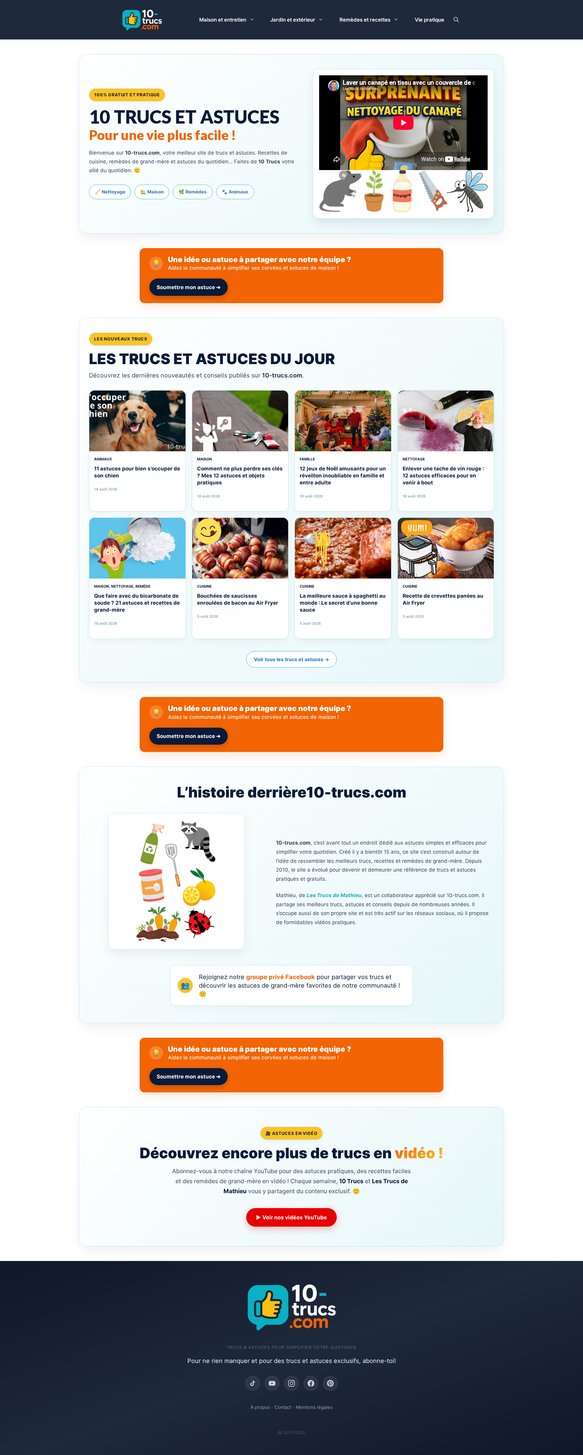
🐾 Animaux (235, 192)
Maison (204, 459)
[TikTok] (252, 1383)
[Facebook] (311, 1383)
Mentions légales (314, 1407)
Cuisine (204, 586)
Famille (307, 459)
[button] (456, 19)
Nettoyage (414, 459)
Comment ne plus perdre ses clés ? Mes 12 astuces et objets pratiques (240, 476)
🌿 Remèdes (193, 192)
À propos (260, 1407)
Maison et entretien (222, 20)
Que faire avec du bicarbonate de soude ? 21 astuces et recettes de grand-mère (137, 603)
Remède (142, 586)
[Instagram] (291, 1383)
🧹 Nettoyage (110, 192)
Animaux (103, 459)
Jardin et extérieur (292, 20)
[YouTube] (272, 1383)
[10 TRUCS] (141, 19)
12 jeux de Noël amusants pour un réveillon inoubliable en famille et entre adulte (343, 476)
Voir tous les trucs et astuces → (291, 659)
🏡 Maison (152, 192)
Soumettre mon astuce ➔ (188, 287)
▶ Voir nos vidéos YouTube (291, 1217)
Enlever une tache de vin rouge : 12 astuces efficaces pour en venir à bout (443, 476)
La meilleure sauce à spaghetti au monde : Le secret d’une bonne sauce (343, 603)
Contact (282, 1407)
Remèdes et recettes (364, 20)
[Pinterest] (330, 1383)
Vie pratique (429, 20)
